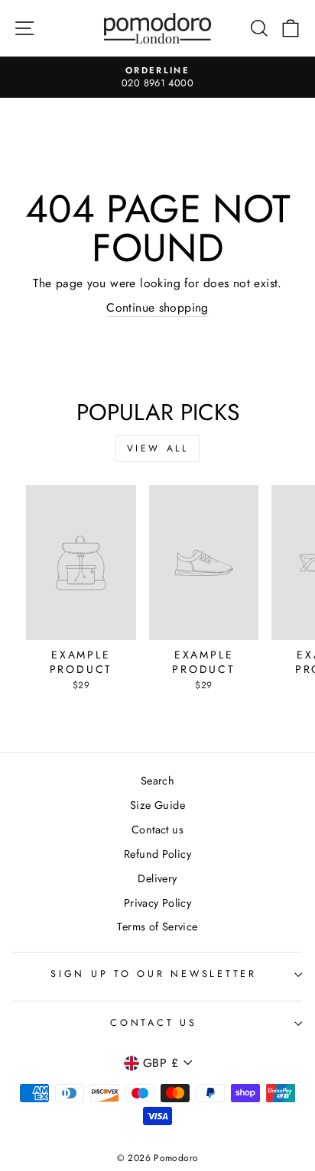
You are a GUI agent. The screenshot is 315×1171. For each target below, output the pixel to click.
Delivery (157, 878)
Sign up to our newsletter (153, 974)
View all (158, 448)
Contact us (157, 829)
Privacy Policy (157, 903)
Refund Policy (157, 854)
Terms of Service (157, 926)
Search (157, 780)
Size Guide (157, 805)
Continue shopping (157, 307)
